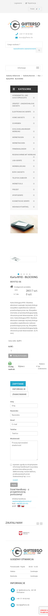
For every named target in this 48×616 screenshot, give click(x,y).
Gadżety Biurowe (29, 76)
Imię (12, 402)
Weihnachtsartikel (20, 207)
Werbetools (17, 184)
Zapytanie (18, 384)
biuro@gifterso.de (23, 605)
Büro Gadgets (18, 172)
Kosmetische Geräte (20, 201)
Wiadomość (15, 439)
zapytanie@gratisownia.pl (21, 501)
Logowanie (18, 3)
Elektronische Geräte (21, 112)
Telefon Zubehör (19, 178)
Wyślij (14, 485)
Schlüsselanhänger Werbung (21, 130)
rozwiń (15, 480)
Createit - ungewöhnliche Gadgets (23, 105)
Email (12, 420)
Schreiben (16, 123)
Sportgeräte (17, 195)
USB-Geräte (17, 160)
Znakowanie (19, 394)
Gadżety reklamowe (13, 76)
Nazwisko (14, 411)
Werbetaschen (18, 143)
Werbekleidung (18, 166)
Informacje (18, 389)
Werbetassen (18, 137)
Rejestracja (32, 3)
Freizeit (15, 189)
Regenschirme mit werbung (24, 155)
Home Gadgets (18, 117)
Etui (39, 76)
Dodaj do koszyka (20, 356)
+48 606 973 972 (22, 503)
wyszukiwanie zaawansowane (24, 49)
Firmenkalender (19, 149)
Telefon (13, 429)
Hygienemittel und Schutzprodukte (20, 96)
